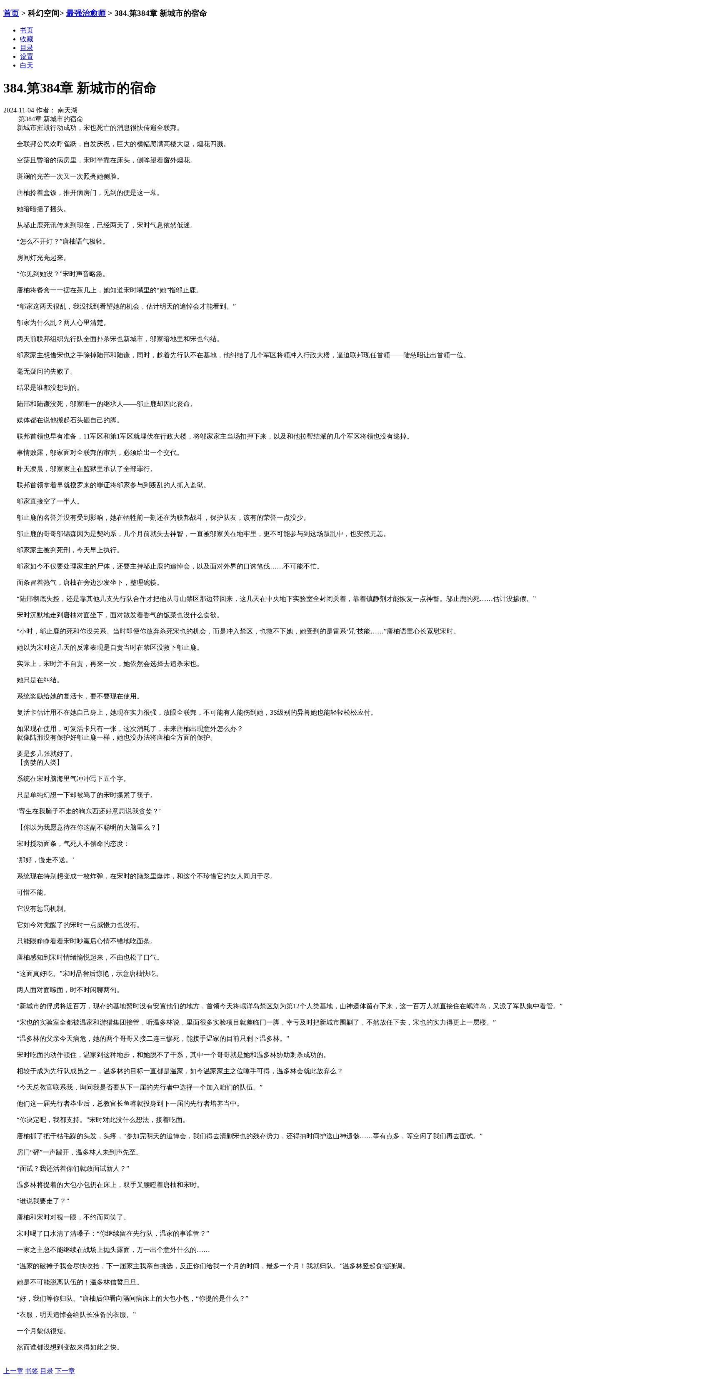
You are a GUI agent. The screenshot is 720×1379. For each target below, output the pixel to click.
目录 (46, 1370)
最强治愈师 (86, 13)
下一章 (65, 1370)
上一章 (13, 1370)
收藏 (26, 38)
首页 (11, 13)
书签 (31, 1370)
